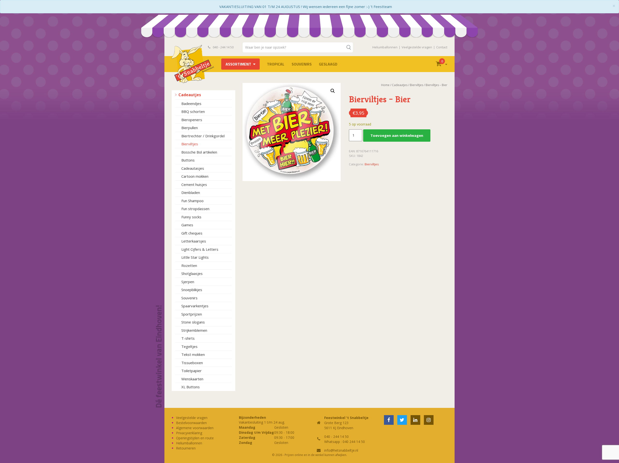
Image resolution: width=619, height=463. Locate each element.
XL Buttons (190, 386)
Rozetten (189, 265)
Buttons (188, 160)
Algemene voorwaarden (195, 428)
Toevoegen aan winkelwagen (396, 135)
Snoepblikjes (191, 289)
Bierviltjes (189, 143)
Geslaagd (328, 64)
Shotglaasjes (192, 273)
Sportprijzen (191, 314)
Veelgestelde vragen (417, 47)
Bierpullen (189, 127)
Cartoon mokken (194, 176)
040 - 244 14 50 (223, 47)
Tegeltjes (189, 346)
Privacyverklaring (189, 433)
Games (187, 224)
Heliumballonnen (385, 47)
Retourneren (186, 448)
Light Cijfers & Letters (199, 249)
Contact (441, 47)
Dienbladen (190, 192)
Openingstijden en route (195, 438)
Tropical (275, 64)
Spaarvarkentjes (194, 305)
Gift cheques (191, 233)
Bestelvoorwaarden (191, 422)
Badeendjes (191, 103)
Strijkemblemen (194, 330)
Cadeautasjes (192, 168)
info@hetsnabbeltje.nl (341, 450)
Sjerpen (187, 281)
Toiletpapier (191, 370)
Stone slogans (193, 322)
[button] (332, 91)
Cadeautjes (189, 94)
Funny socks (191, 216)
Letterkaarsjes (193, 241)
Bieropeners (191, 119)
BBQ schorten (193, 111)
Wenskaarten (192, 378)
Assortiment (238, 64)
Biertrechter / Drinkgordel (203, 135)
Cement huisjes (194, 184)
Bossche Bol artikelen (199, 152)
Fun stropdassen (195, 208)
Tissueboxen (192, 362)
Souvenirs (302, 64)
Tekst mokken (193, 354)
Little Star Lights (195, 257)
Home (385, 85)
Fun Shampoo (192, 200)
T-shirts (188, 338)
